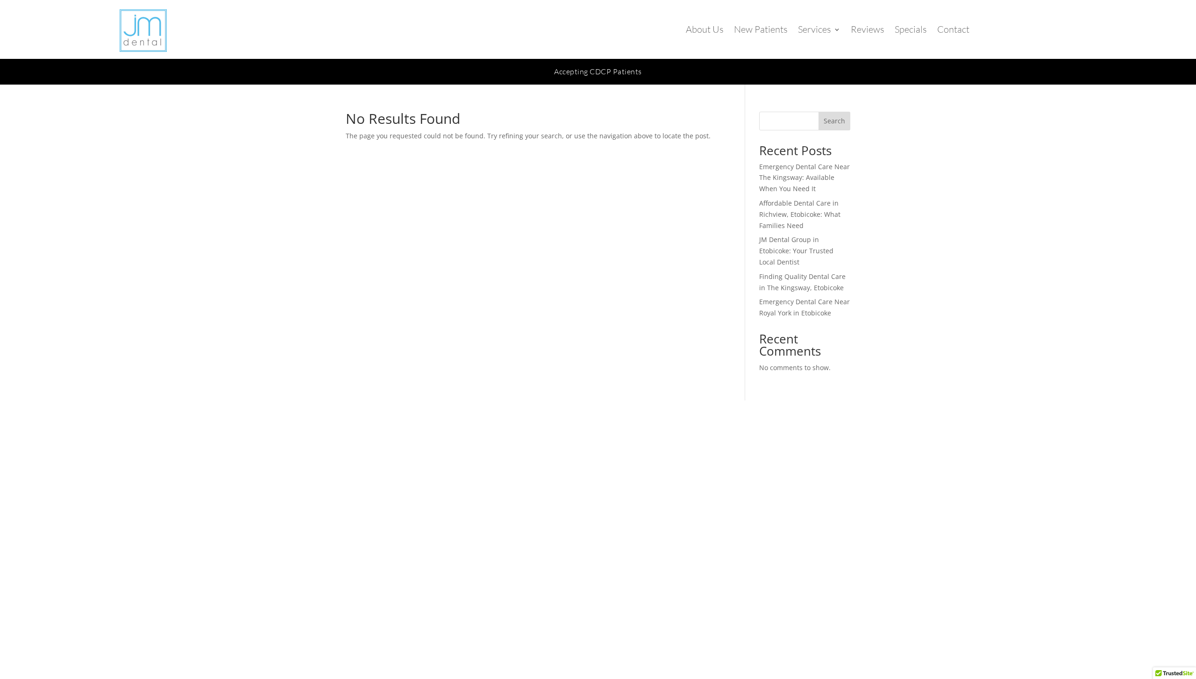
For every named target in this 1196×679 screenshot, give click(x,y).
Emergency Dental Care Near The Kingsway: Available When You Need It (804, 177)
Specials (911, 29)
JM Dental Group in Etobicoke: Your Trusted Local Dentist (796, 250)
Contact (953, 29)
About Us (705, 29)
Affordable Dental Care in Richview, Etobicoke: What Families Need (799, 214)
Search (834, 120)
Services (814, 29)
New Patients (761, 29)
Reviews (867, 29)
